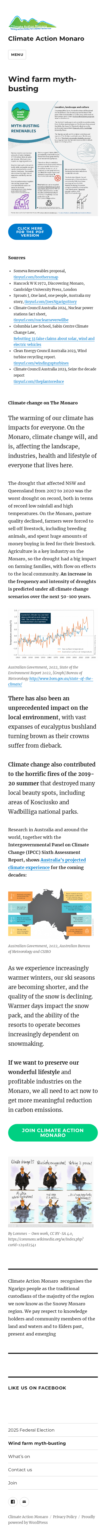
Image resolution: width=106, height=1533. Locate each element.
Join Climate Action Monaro (53, 1132)
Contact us (20, 1469)
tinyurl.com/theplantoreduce (39, 381)
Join (12, 1483)
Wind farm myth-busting (37, 1443)
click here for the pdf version (30, 231)
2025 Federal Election (31, 1430)
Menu (17, 54)
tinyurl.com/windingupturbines (41, 363)
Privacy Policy (65, 1517)
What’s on (19, 1456)
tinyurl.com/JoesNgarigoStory (50, 301)
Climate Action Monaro (46, 38)
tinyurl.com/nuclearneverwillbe (41, 320)
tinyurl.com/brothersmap (36, 277)
